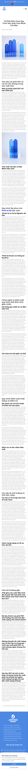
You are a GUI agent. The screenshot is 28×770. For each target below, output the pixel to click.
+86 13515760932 (10, 1)
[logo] (4, 8)
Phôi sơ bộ (7, 210)
